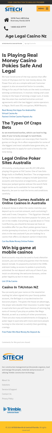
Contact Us (6, 394)
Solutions (6, 384)
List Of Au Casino (9, 281)
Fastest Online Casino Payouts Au (17, 116)
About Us (6, 380)
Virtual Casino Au (9, 113)
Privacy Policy (7, 398)
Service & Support (9, 389)
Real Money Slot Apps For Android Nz (19, 110)
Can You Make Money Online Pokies (18, 241)
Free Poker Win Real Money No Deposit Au (21, 332)
